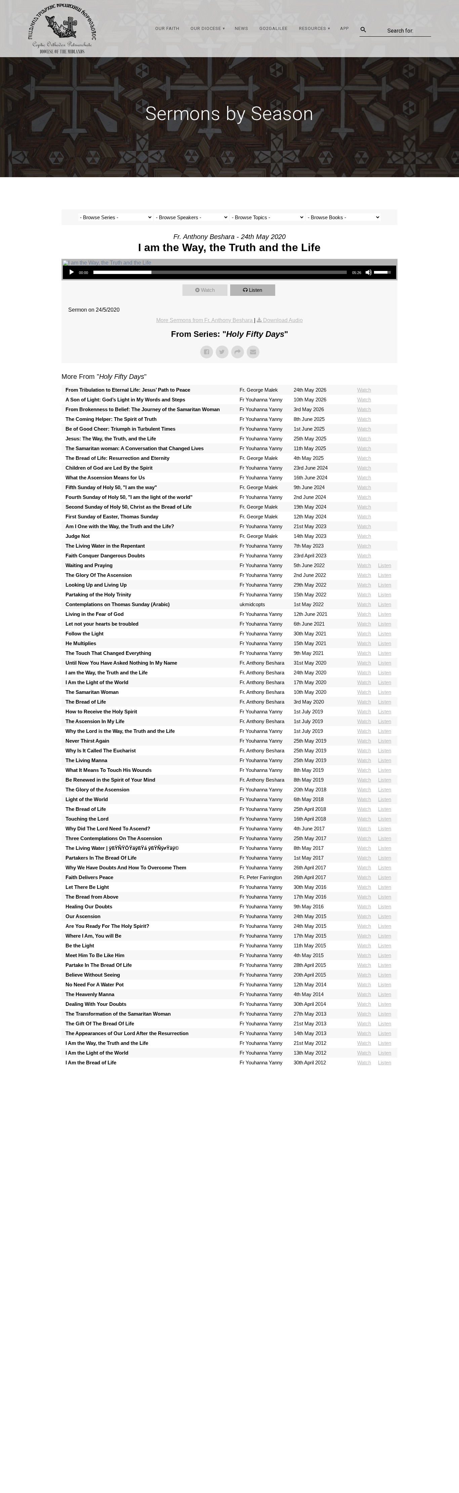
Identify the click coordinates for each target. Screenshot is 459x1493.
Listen (255, 290)
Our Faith (167, 28)
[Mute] (368, 272)
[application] (229, 272)
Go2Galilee (273, 28)
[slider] (220, 272)
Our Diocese (206, 28)
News (241, 28)
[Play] (71, 272)
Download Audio (283, 320)
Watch (208, 290)
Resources (312, 28)
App (344, 28)
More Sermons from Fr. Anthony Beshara (205, 320)
